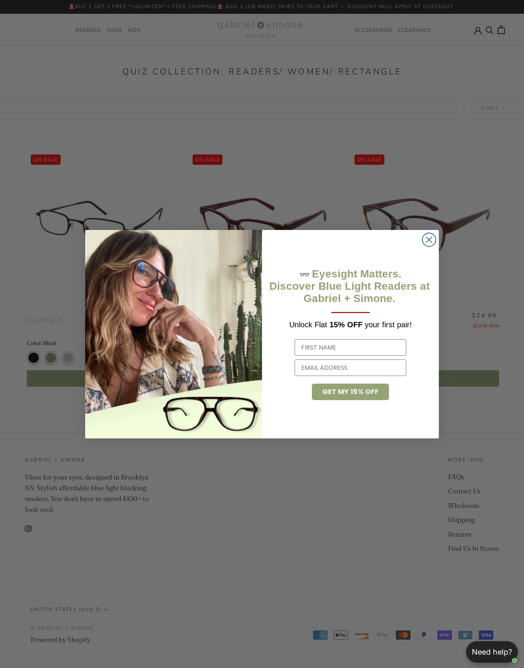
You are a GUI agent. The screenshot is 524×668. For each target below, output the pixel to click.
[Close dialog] (429, 239)
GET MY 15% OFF (350, 391)
